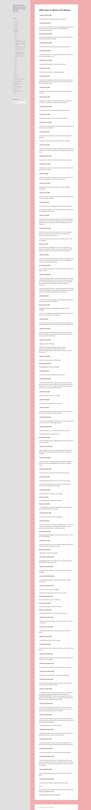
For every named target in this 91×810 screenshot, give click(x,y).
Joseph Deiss (43, 535)
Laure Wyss (60, 517)
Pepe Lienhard (43, 613)
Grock (59, 630)
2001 (15, 35)
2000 (15, 33)
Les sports (15, 88)
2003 (15, 59)
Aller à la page (49, 794)
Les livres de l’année (17, 86)
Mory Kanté (42, 553)
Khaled (41, 343)
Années (14, 18)
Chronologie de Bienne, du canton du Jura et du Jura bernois (19, 7)
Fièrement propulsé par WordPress (46, 807)
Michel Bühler (57, 440)
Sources (14, 93)
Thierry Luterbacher (46, 694)
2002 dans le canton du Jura (20, 49)
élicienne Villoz (50, 722)
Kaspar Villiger (49, 535)
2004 (15, 61)
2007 (15, 68)
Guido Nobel (61, 72)
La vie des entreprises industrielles (17, 84)
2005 (15, 63)
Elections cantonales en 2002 (20, 56)
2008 (15, 70)
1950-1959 (16, 20)
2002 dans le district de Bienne (20, 44)
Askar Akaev (43, 308)
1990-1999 (16, 29)
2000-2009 (16, 31)
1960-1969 (16, 22)
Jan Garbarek (43, 725)
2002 (15, 37)
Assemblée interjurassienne (18, 79)
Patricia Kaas (64, 544)
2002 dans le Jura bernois (20, 46)
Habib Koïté (56, 463)
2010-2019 (16, 74)
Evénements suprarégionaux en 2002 (20, 40)
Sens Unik (47, 606)
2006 (15, 65)
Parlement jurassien (17, 91)
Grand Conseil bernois (17, 81)
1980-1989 (16, 27)
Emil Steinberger (44, 367)
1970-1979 (16, 24)
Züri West (47, 500)
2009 (15, 72)
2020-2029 (16, 76)
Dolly (46, 507)
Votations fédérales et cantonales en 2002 (19, 53)
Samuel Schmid (43, 480)
